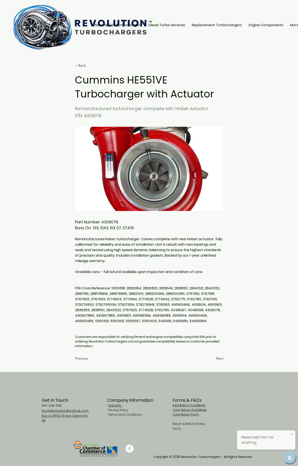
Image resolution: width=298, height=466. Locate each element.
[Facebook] (129, 449)
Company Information (130, 400)
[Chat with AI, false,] (290, 458)
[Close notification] (291, 434)
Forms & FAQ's (187, 400)
